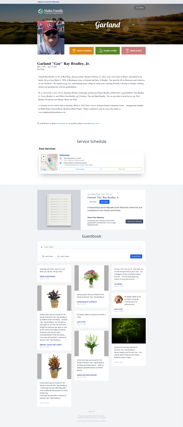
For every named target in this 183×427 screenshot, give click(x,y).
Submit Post (136, 256)
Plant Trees (122, 169)
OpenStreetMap (93, 421)
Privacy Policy (85, 418)
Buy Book (104, 202)
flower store (94, 123)
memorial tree (63, 123)
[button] (49, 160)
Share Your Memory (134, 221)
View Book (92, 202)
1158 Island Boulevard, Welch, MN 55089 (78, 165)
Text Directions (80, 169)
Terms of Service (97, 418)
